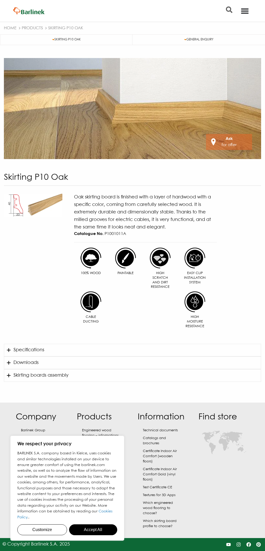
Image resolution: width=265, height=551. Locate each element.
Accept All (93, 529)
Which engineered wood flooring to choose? (158, 508)
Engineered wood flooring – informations (100, 433)
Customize (42, 529)
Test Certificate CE (157, 487)
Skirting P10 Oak (67, 39)
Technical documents (160, 430)
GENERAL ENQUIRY (200, 39)
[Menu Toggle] (245, 11)
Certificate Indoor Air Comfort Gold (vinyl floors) (160, 474)
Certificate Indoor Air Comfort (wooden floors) (160, 456)
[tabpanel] (132, 108)
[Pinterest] (258, 544)
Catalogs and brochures (154, 440)
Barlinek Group (33, 430)
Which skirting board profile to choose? (159, 523)
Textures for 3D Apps (159, 495)
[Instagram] (238, 544)
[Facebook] (248, 544)
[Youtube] (228, 544)
